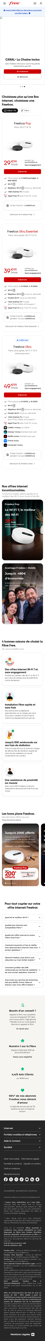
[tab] (20, 86)
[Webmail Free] (35, 3)
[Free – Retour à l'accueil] (14, 3)
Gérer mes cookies (11, 1159)
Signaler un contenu (32, 1164)
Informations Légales (30, 1159)
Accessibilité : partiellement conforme (20, 1191)
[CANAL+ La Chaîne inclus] (22, 51)
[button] (22, 917)
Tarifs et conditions (12, 1168)
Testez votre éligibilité (22, 1057)
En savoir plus (22, 1029)
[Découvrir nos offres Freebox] (20, 855)
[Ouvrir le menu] (4, 3)
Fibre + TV (11, 110)
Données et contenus (13, 1164)
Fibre (26, 110)
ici (24, 1213)
